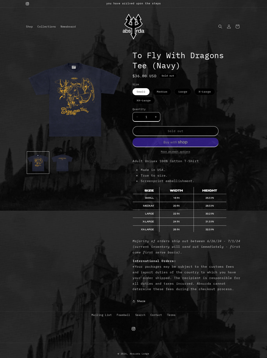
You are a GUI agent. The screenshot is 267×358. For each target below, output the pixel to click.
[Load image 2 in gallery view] (62, 163)
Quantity (139, 109)
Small (143, 92)
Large (184, 92)
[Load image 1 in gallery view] (38, 163)
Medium (164, 92)
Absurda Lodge (139, 353)
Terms (171, 315)
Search (140, 315)
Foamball (123, 315)
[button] (220, 26)
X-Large (207, 92)
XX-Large (146, 101)
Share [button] (141, 301)
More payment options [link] (175, 151)
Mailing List (101, 315)
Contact (156, 315)
